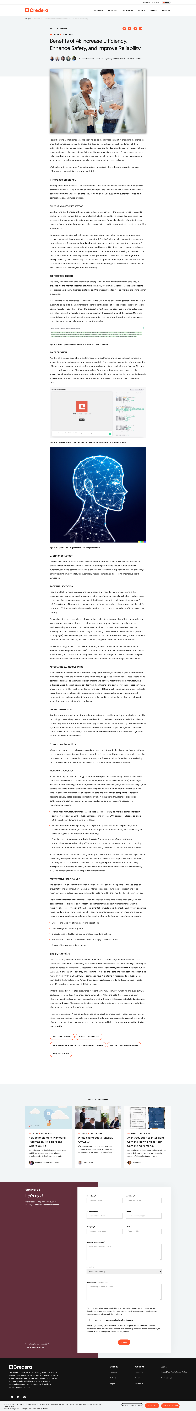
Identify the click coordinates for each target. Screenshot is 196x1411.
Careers (153, 10)
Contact (146, 2)
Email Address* (92, 1211)
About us (166, 10)
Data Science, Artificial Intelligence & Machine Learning (78, 1045)
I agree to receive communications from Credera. (113, 1320)
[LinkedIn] (12, 1397)
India (167, 2)
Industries (112, 10)
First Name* (91, 1196)
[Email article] (140, 28)
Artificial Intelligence (89, 1037)
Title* (128, 1227)
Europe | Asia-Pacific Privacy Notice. (114, 1331)
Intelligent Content (62, 1037)
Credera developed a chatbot (81, 243)
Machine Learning (61, 1054)
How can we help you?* (96, 1242)
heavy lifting (102, 689)
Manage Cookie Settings (132, 1406)
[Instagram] (18, 1397)
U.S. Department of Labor (62, 604)
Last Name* (130, 1196)
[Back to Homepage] (36, 10)
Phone (128, 1211)
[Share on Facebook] (135, 28)
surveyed (97, 980)
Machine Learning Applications (124, 1045)
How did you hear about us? (97, 1282)
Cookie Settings (166, 1378)
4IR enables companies (115, 792)
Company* (91, 1227)
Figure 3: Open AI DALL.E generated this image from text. (75, 547)
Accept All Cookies (170, 1406)
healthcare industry (106, 731)
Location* (90, 1267)
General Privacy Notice (12, 1409)
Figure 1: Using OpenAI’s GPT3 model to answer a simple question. (79, 344)
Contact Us (139, 1384)
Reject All (152, 1406)
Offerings (98, 10)
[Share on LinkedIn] (124, 28)
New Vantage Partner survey (118, 967)
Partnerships (127, 10)
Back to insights (60, 29)
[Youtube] (24, 1397)
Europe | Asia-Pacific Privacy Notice (174, 1372)
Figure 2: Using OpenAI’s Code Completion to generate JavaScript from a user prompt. (88, 442)
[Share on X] (129, 28)
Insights (141, 10)
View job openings (33, 1347)
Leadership (139, 1372)
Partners (113, 1378)
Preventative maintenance (63, 899)
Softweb (54, 650)
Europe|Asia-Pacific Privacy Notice (35, 1409)
